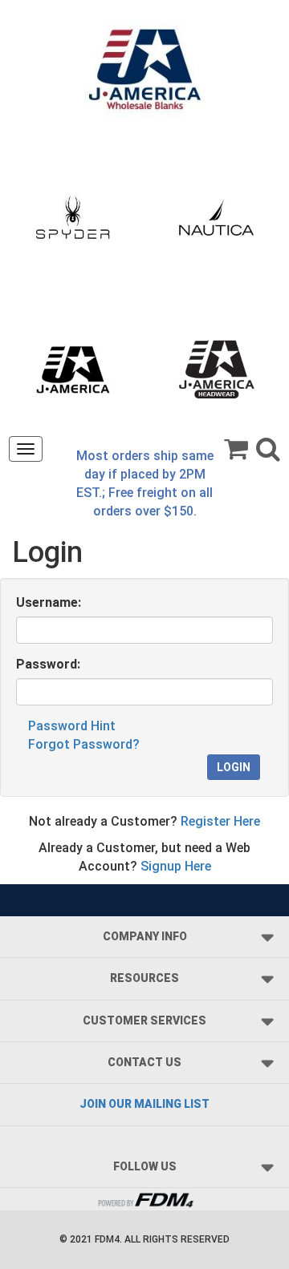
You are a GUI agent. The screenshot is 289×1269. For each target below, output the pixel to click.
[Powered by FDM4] (144, 1198)
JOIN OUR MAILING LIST (144, 1103)
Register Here (220, 821)
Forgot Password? (84, 744)
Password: (48, 664)
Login (233, 767)
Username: (48, 602)
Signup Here (175, 866)
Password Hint (72, 726)
